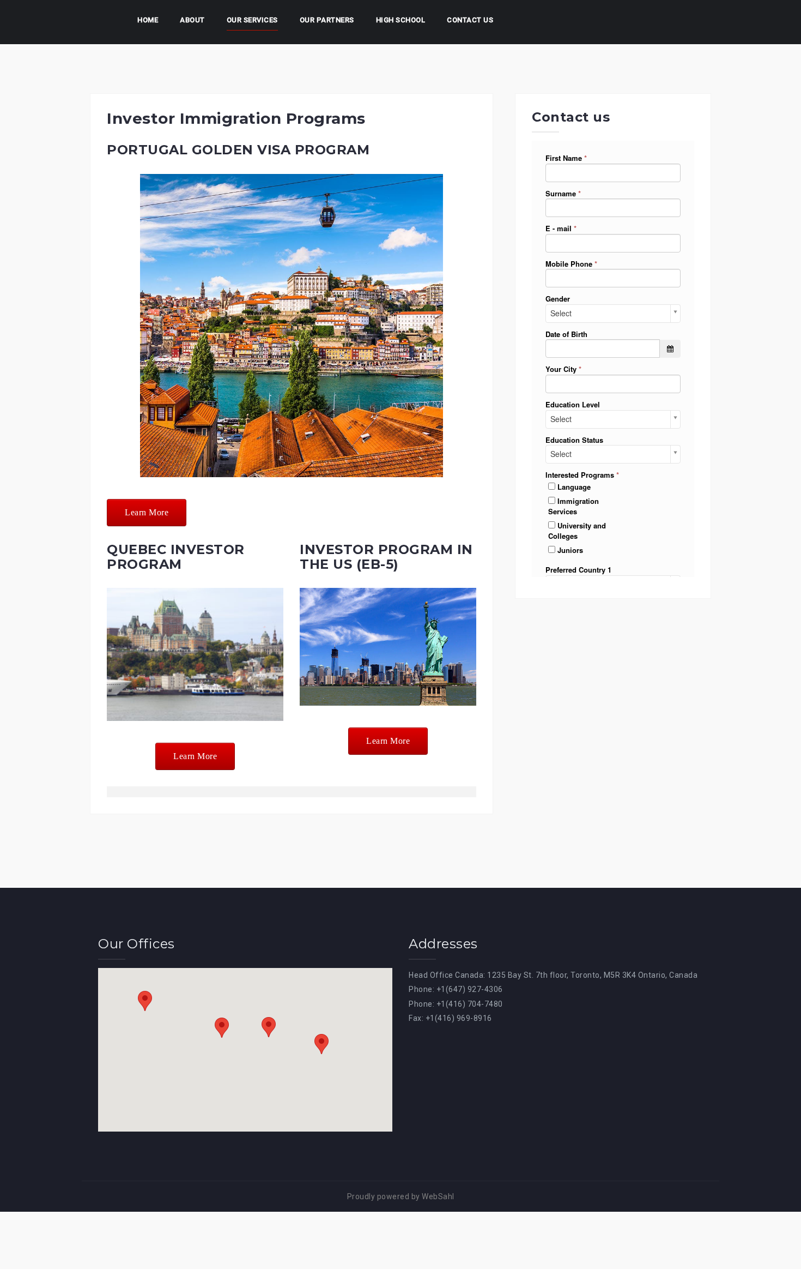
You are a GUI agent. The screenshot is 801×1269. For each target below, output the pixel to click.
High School (401, 20)
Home (147, 20)
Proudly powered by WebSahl (400, 1196)
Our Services (252, 20)
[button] (145, 1001)
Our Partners (327, 20)
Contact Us (470, 20)
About (192, 20)
